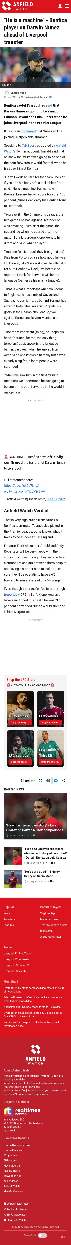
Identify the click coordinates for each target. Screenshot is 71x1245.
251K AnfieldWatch (17, 1203)
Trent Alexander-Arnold (53, 925)
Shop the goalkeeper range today (21, 762)
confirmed (28, 131)
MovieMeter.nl (12, 1165)
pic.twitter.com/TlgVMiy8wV (24, 491)
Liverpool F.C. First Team (17, 953)
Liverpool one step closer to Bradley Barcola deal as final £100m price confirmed (33, 1014)
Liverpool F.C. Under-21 (16, 965)
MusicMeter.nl (12, 1170)
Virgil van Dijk (47, 913)
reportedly (12, 594)
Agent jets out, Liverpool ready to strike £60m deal (32, 1006)
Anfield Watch (12, 1186)
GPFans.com (11, 1160)
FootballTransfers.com (17, 1145)
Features (9, 925)
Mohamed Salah (49, 919)
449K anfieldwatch (17, 1209)
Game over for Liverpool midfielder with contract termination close (31, 1024)
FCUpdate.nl (10, 1155)
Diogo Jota (46, 930)
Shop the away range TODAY (21, 722)
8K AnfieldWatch (16, 1220)
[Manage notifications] (62, 1237)
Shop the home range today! (51, 722)
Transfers (9, 919)
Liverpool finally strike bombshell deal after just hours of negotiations (34, 989)
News (7, 913)
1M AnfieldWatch (16, 1214)
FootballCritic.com (14, 1150)
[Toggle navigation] (66, 6)
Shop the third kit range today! (51, 762)
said (49, 105)
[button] (60, 6)
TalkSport (28, 145)
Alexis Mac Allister (50, 936)
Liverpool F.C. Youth (15, 971)
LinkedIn (11, 1130)
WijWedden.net (12, 1175)
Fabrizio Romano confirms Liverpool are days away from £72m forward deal (33, 999)
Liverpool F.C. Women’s (16, 959)
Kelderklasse (11, 1181)
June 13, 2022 (56, 499)
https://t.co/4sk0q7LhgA (21, 485)
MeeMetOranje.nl (13, 1191)
